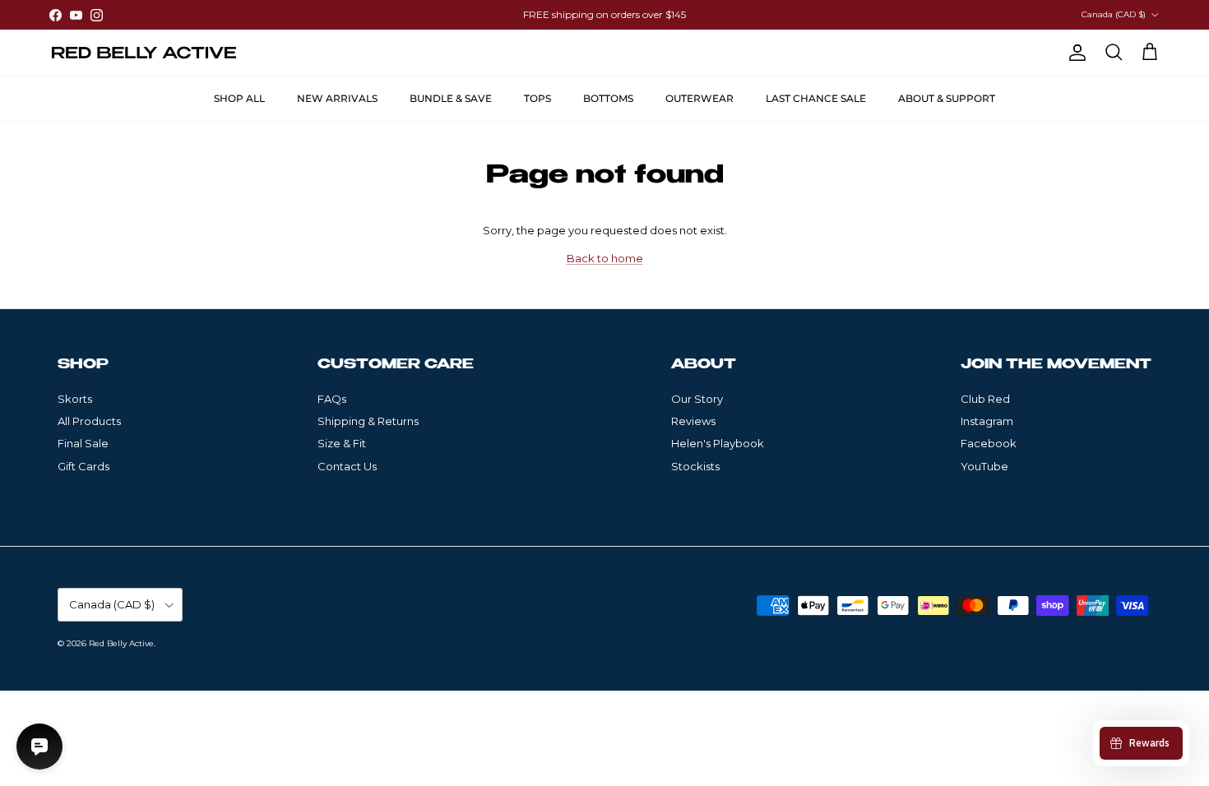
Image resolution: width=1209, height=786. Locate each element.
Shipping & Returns (368, 421)
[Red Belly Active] (144, 52)
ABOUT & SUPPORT (946, 98)
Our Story (697, 398)
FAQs (331, 398)
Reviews (693, 421)
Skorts (75, 398)
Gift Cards (83, 466)
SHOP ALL (239, 98)
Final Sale (83, 443)
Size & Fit (341, 443)
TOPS (537, 98)
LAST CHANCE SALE (816, 98)
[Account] (1074, 52)
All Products (89, 421)
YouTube (984, 466)
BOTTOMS (608, 98)
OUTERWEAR (699, 98)
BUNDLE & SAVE (451, 98)
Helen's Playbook (717, 443)
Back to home (605, 258)
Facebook (989, 443)
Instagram (987, 421)
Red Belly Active (121, 643)
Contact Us (347, 466)
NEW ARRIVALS (337, 98)
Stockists (695, 466)
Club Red (985, 398)
